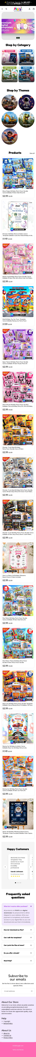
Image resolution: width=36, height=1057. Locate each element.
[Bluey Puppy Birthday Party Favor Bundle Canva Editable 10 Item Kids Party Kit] (18, 173)
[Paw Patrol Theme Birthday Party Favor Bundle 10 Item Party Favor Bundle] (18, 643)
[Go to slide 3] (18, 882)
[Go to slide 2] (17, 882)
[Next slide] (31, 26)
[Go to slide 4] (20, 882)
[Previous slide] (4, 26)
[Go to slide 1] (15, 882)
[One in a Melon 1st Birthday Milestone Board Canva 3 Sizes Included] (18, 557)
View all (32, 153)
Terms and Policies (18, 1050)
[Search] (6, 9)
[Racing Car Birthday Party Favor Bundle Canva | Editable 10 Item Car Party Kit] (18, 771)
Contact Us (7, 1035)
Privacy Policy (8, 1038)
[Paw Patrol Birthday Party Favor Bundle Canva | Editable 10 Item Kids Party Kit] (18, 600)
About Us (7, 1033)
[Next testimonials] (31, 867)
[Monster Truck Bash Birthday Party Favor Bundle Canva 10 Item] (18, 429)
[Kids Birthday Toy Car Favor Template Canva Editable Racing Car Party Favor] (18, 301)
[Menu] (2, 9)
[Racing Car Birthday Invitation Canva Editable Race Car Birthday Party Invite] (18, 728)
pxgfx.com (20, 1046)
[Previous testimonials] (5, 867)
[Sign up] (32, 991)
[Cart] (34, 9)
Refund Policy (8, 1023)
